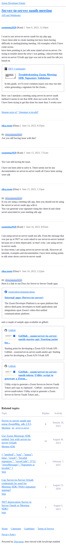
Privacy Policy (9, 534)
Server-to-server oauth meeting (27, 10)
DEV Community (17, 68)
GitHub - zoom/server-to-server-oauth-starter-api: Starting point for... (31, 339)
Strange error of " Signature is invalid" (20, 112)
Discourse (19, 541)
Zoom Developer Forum (13, 3)
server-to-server (22, 428)
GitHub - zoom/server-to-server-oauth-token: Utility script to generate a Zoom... (31, 375)
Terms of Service (46, 528)
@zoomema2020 (13, 134)
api (13, 428)
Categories (16, 528)
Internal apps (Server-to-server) (24, 297)
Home (5, 528)
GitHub (12, 330)
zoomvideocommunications (21, 292)
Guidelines (29, 528)
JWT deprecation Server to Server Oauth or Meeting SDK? (16, 505)
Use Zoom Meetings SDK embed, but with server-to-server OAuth (16, 439)
